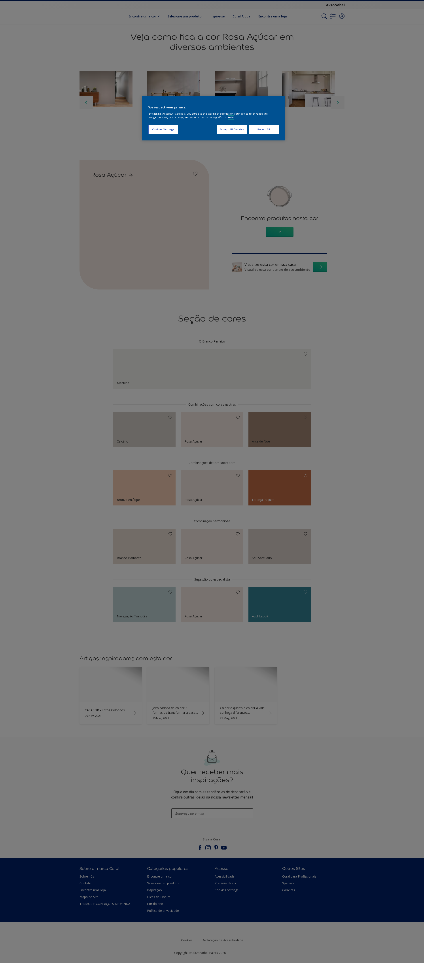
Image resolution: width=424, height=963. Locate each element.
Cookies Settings (163, 129)
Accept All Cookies (232, 129)
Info (231, 117)
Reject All (263, 129)
